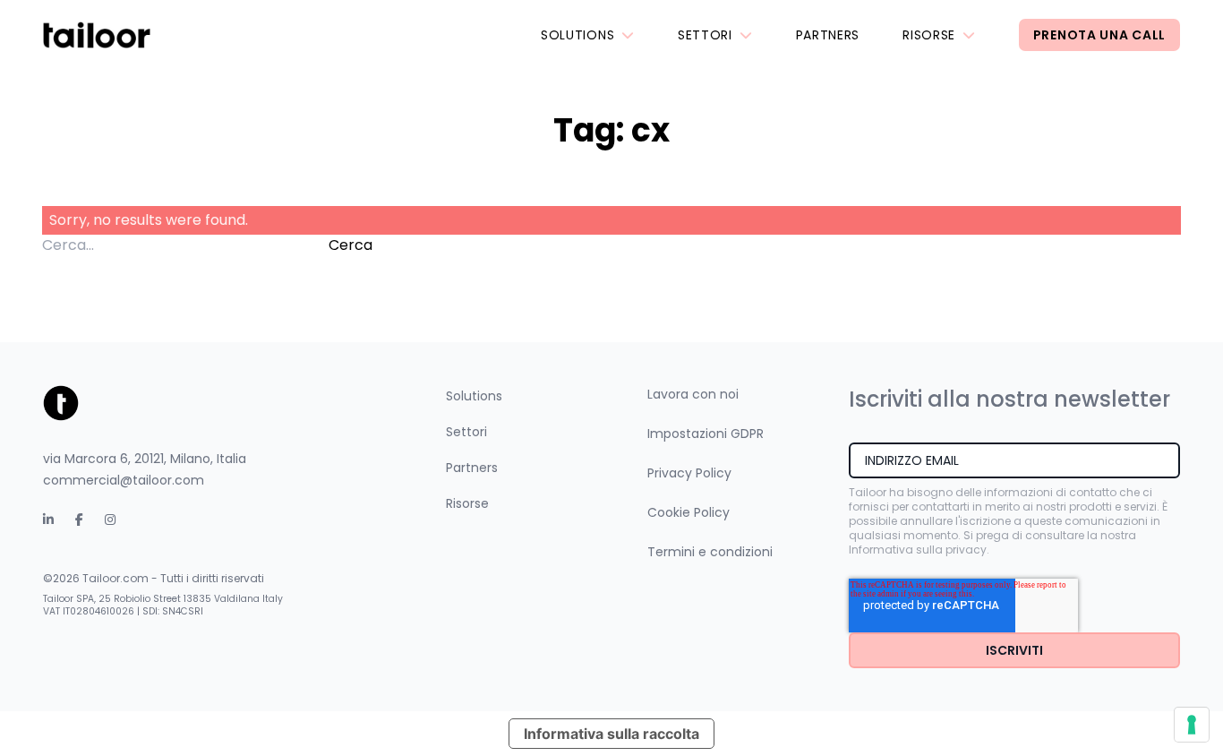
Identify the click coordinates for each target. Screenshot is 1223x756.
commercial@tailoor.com (123, 480)
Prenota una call (1099, 35)
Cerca (350, 245)
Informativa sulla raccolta (611, 734)
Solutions (577, 35)
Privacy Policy (689, 473)
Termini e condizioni (710, 552)
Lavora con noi (693, 394)
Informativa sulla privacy (918, 549)
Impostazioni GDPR (705, 433)
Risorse (928, 35)
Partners (828, 35)
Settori (705, 35)
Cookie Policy (688, 512)
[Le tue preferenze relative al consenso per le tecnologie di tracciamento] (1192, 725)
